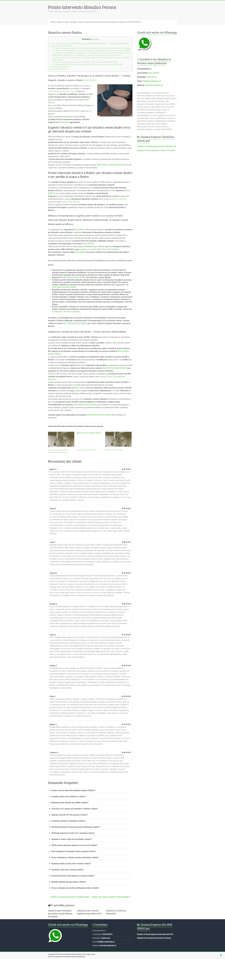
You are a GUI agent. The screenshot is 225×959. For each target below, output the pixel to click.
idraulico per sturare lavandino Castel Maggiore (112, 897)
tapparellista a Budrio (71, 202)
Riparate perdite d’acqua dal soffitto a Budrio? (69, 802)
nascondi (94, 39)
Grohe (109, 377)
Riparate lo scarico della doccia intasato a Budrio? (71, 839)
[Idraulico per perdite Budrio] (90, 439)
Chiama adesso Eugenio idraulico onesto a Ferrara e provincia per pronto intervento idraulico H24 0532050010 (95, 22)
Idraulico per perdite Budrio (86, 450)
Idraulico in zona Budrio (113, 450)
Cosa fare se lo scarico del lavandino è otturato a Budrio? (74, 809)
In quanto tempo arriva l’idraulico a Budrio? (68, 796)
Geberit (102, 377)
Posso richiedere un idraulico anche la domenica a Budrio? (75, 857)
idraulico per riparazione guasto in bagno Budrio (68, 897)
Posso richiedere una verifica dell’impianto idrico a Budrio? (75, 888)
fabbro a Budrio (118, 199)
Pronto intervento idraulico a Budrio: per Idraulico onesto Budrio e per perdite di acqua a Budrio (91, 50)
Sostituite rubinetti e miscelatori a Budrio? (68, 821)
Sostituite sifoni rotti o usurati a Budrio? (67, 870)
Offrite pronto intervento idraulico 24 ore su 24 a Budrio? (74, 845)
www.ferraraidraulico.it (154, 85)
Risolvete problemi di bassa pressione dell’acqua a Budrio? (75, 827)
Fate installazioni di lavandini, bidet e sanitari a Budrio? (73, 851)
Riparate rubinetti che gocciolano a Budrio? (68, 882)
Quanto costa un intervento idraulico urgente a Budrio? (73, 790)
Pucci (115, 377)
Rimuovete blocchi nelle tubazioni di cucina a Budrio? (73, 876)
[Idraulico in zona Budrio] (118, 439)
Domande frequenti (58, 69)
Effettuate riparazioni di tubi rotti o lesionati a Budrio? (73, 833)
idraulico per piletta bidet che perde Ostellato (99, 249)
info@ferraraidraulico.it (151, 81)
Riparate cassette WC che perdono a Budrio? (69, 815)
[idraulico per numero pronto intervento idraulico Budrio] (61, 439)
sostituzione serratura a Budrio (66, 312)
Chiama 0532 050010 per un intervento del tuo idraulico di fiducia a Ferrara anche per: (87, 64)
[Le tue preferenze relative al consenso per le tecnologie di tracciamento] (221, 955)
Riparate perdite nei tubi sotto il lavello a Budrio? (71, 863)
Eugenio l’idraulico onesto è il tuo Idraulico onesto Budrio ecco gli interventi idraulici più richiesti (91, 48)
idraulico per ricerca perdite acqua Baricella (89, 912)
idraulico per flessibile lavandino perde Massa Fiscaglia (60, 913)
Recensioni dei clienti (58, 67)
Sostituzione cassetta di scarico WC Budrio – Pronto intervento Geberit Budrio (85, 62)
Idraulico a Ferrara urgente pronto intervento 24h (156, 146)
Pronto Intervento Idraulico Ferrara (82, 7)
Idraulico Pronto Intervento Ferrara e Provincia (156, 150)
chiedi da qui (151, 77)
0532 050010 (90, 80)
